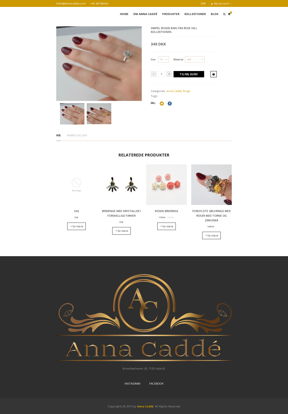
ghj (76, 211)
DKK (200, 3)
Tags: (154, 96)
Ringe (186, 91)
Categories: (158, 91)
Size (153, 59)
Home (124, 14)
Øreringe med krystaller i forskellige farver (121, 213)
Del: (153, 103)
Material (178, 59)
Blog (215, 14)
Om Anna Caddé (145, 14)
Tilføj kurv (189, 74)
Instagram (132, 383)
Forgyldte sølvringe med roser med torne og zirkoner (211, 215)
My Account (221, 3)
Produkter (170, 14)
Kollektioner (195, 14)
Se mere (77, 226)
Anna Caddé (174, 91)
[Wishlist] (213, 74)
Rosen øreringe (166, 211)
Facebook (156, 383)
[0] (229, 14)
